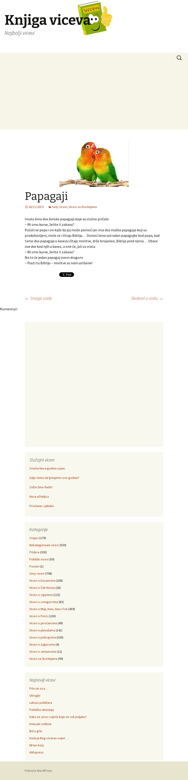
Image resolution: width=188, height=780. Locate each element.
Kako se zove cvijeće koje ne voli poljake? (58, 717)
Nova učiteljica (39, 496)
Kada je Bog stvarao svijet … (49, 738)
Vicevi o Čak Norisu (42, 588)
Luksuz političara (40, 703)
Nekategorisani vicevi (44, 545)
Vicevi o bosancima (42, 580)
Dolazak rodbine (40, 724)
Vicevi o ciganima (41, 595)
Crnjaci (34, 538)
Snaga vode (38, 298)
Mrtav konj (36, 745)
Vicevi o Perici (38, 616)
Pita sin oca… (38, 688)
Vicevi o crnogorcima (43, 602)
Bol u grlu (35, 731)
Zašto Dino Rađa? (41, 487)
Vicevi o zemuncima (42, 651)
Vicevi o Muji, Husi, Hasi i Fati (48, 609)
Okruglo (34, 695)
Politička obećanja (41, 710)
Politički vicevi (39, 559)
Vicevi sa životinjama (83, 207)
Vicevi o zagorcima (42, 644)
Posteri (34, 566)
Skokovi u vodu (147, 298)
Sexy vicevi (59, 207)
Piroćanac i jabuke (41, 506)
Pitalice (34, 552)
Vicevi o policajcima (42, 637)
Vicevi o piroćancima (43, 623)
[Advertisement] (94, 97)
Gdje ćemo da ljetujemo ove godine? (54, 478)
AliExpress (36, 752)
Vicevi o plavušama (42, 630)
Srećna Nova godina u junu (47, 468)
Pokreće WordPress (38, 771)
